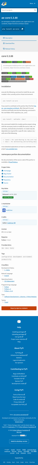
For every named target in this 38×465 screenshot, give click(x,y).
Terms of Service (18, 395)
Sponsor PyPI (19, 381)
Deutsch (20, 451)
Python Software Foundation (26, 427)
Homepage (7, 171)
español (13, 450)
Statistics (19, 358)
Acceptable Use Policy (18, 404)
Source (6, 183)
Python (6, 287)
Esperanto (23, 453)
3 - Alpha (7, 270)
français (19, 450)
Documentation (9, 177)
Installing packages (18, 332)
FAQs (19, 342)
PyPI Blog (18, 353)
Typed (6, 302)
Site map (19, 432)
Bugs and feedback (19, 374)
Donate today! (19, 422)
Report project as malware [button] (19, 308)
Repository (7, 180)
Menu (31, 3)
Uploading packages (18, 334)
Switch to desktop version (19, 441)
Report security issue (19, 397)
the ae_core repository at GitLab (18, 107)
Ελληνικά (14, 451)
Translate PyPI (18, 379)
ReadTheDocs (13, 162)
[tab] (19, 38)
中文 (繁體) (34, 451)
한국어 (29, 453)
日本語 (24, 450)
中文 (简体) (26, 451)
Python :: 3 (7, 289)
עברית (17, 453)
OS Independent (9, 281)
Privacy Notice (18, 402)
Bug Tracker (7, 174)
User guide (18, 337)
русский (12, 453)
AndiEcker (10, 223)
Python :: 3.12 (8, 291)
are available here (11, 149)
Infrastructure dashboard (18, 355)
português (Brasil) (31, 450)
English (6, 276)
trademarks (11, 427)
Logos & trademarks (19, 360)
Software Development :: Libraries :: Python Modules (20, 297)
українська (7, 451)
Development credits (18, 383)
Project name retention (18, 339)
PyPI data (5, 191)
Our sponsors (19, 363)
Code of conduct (18, 399)
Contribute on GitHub (18, 376)
